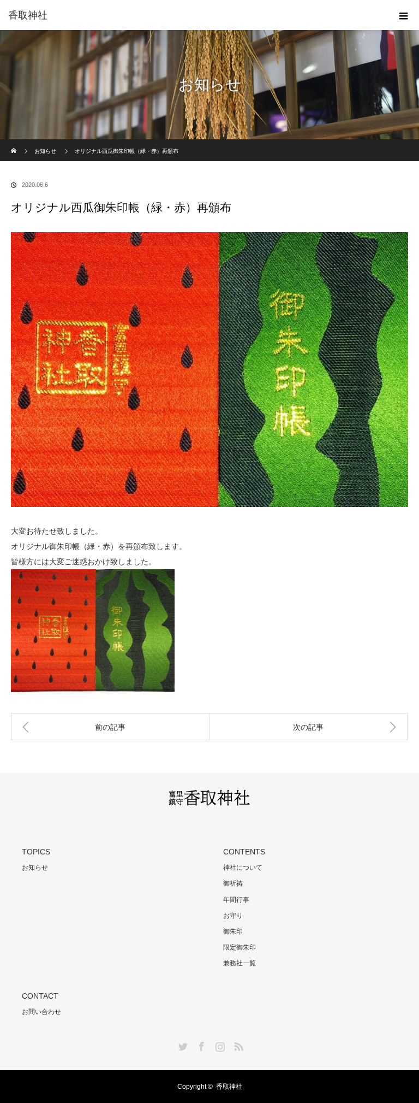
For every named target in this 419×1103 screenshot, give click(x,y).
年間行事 (236, 900)
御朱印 (233, 931)
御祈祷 (233, 883)
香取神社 (27, 15)
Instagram (219, 1044)
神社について (242, 867)
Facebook (200, 1044)
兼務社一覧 (239, 963)
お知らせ (45, 151)
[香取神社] (209, 799)
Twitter (181, 1044)
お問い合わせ (41, 1012)
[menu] (403, 15)
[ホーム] (14, 143)
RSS (237, 1044)
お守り (233, 915)
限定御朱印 (239, 947)
